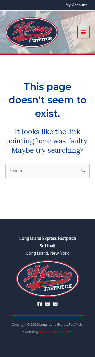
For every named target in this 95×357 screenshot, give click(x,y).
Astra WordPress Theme (56, 332)
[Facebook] (39, 303)
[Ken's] (55, 303)
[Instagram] (47, 303)
